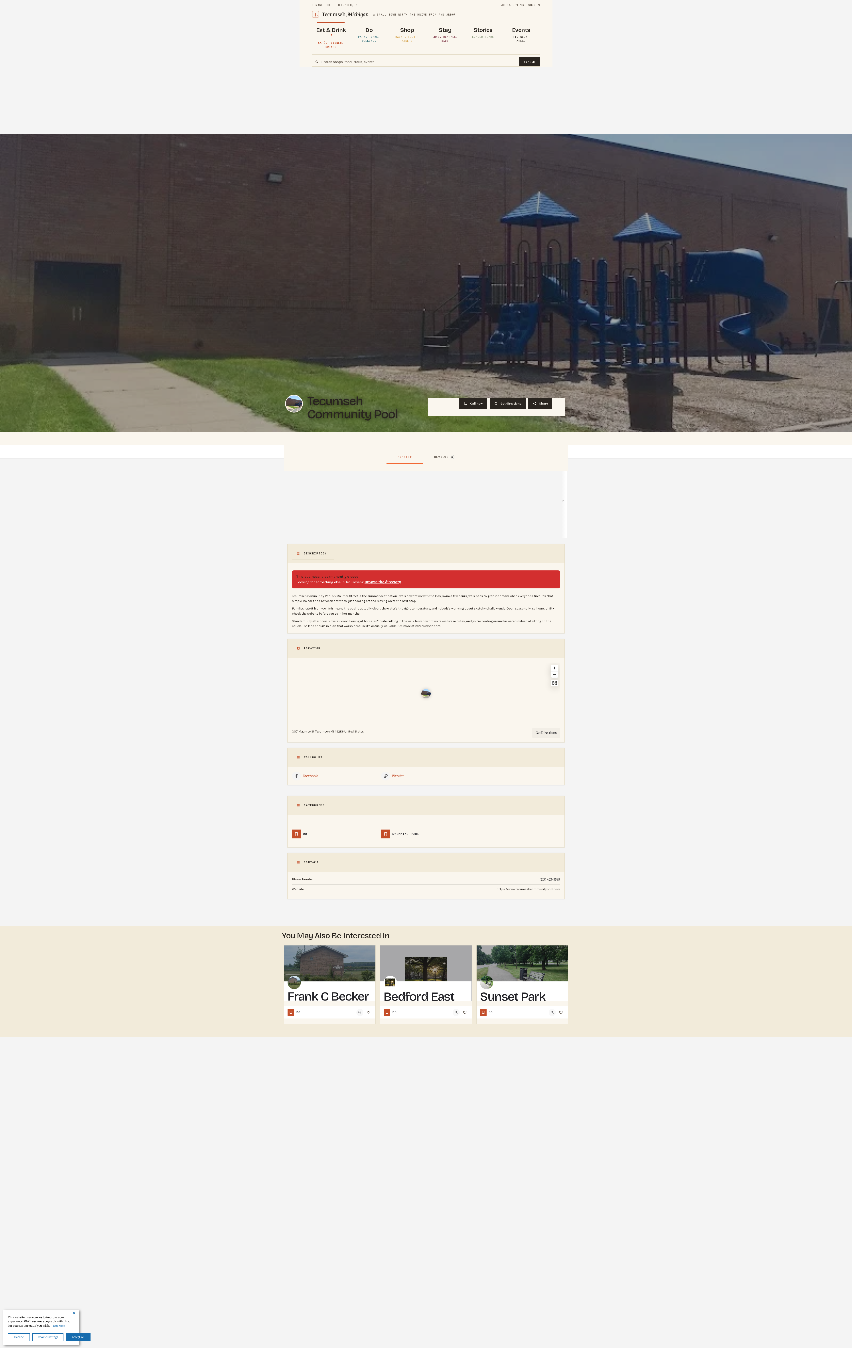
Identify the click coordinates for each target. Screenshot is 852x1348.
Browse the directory (383, 582)
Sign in (534, 5)
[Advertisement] (426, 100)
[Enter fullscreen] (554, 683)
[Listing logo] (294, 404)
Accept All (78, 1337)
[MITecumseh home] (315, 14)
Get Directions (546, 733)
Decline (19, 1337)
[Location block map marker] (426, 693)
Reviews (443, 457)
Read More (59, 1325)
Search (529, 61)
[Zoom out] (554, 674)
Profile (405, 457)
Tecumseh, (346, 14)
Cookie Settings (48, 1337)
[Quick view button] (359, 1012)
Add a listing (512, 5)
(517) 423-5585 (550, 879)
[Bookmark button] (368, 1012)
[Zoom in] (554, 668)
